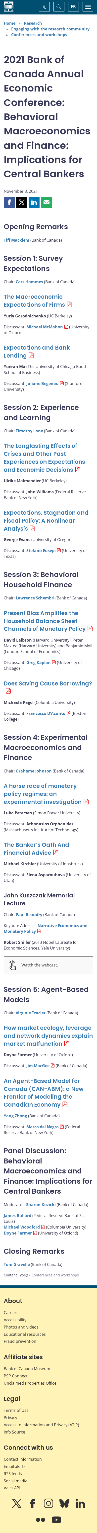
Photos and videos (21, 1327)
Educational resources (25, 1334)
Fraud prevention (20, 1341)
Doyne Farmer (18, 1233)
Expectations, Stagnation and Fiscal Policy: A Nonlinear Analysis (46, 521)
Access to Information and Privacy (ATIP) (41, 1425)
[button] (9, 202)
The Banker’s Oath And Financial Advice (36, 849)
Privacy (10, 1417)
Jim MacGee (37, 1065)
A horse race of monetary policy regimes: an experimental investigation (43, 794)
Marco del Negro (42, 1127)
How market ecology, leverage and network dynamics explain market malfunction (48, 1036)
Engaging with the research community (50, 29)
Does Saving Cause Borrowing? (48, 683)
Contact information (23, 1459)
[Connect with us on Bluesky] (65, 1507)
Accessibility (15, 1320)
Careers (11, 1312)
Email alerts (15, 1466)
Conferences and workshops (39, 34)
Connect (16, 1376)
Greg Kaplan (38, 662)
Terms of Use (16, 1410)
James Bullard (17, 1215)
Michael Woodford (22, 1227)
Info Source (14, 1432)
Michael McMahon (44, 327)
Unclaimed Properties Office (30, 1383)
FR (73, 6)
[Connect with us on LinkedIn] (80, 1507)
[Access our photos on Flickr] (41, 1523)
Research (33, 23)
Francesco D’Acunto (45, 713)
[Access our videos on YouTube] (56, 1523)
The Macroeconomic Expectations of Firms (34, 301)
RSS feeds (13, 1473)
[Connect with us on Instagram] (49, 1507)
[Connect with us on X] (17, 1507)
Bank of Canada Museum (27, 1368)
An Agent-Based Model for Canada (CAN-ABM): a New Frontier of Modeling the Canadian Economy (44, 1093)
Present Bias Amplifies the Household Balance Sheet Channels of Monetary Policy (45, 621)
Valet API (12, 1488)
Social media (15, 1481)
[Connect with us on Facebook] (33, 1507)
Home (9, 23)
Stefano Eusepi (41, 550)
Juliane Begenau (42, 383)
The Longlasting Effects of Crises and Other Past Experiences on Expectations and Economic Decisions (44, 458)
